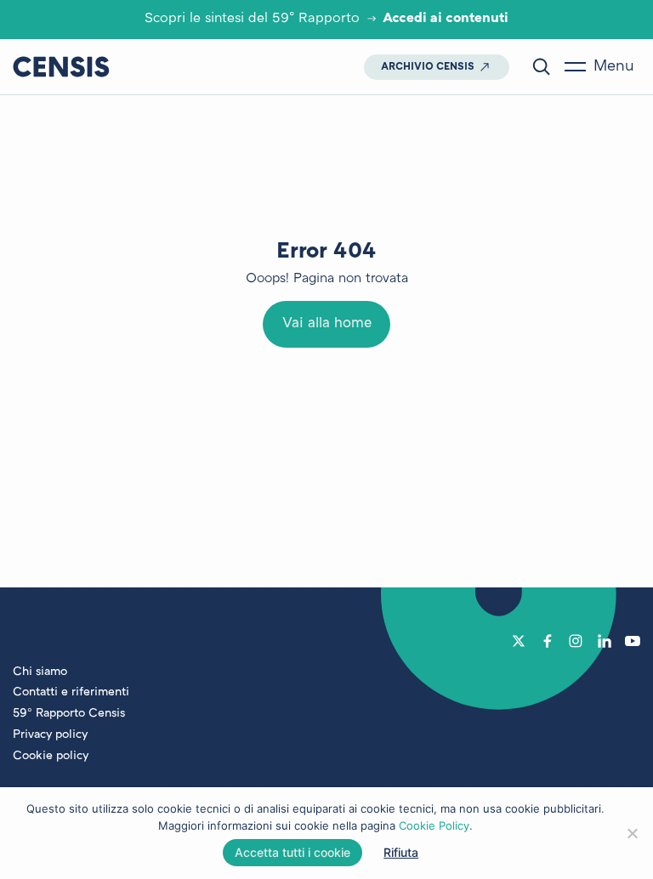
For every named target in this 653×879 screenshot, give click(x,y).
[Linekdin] (604, 641)
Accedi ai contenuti (445, 19)
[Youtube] (632, 641)
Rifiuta (400, 852)
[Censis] (61, 66)
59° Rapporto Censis (69, 713)
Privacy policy (50, 734)
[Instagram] (575, 641)
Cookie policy (50, 756)
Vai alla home (327, 324)
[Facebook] (547, 641)
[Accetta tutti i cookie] (631, 833)
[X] (518, 641)
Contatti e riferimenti (71, 692)
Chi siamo (40, 672)
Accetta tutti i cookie (292, 852)
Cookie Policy (434, 825)
